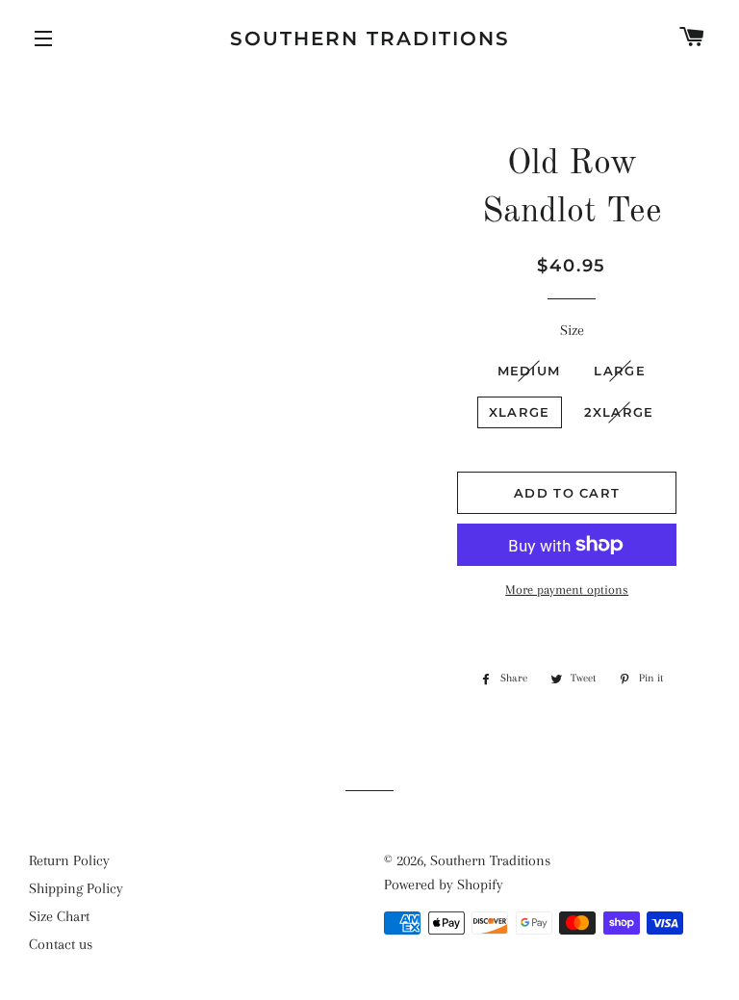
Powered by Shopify (443, 884)
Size (572, 330)
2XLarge (619, 412)
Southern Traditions (370, 38)
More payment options (566, 589)
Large (620, 370)
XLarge (519, 412)
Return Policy (69, 860)
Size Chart (59, 916)
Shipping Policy (76, 888)
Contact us (60, 944)
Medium (529, 370)
